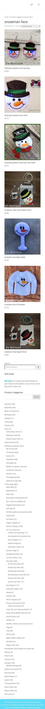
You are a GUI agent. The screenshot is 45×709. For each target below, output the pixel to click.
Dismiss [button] (37, 707)
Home (6, 17)
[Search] (38, 367)
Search (7, 363)
